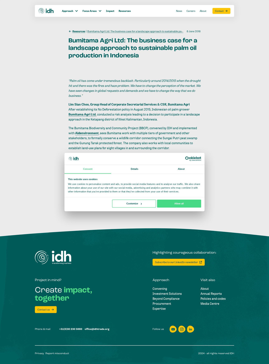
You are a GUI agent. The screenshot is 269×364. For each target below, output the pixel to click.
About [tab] (181, 169)
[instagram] (182, 329)
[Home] (46, 11)
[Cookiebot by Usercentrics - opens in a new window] (187, 158)
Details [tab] (134, 169)
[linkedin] (190, 329)
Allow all (179, 203)
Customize (132, 203)
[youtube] (173, 329)
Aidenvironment (87, 133)
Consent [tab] (87, 169)
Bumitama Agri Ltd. (82, 114)
